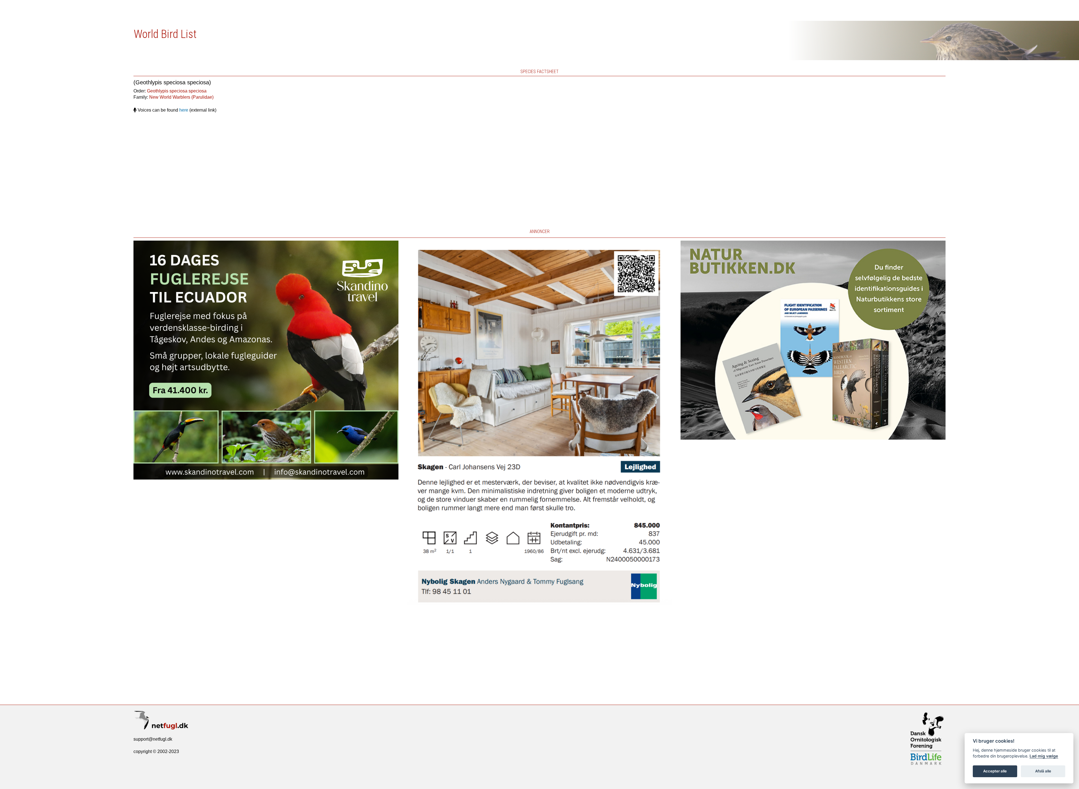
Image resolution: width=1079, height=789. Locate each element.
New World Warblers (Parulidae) (181, 97)
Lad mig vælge (1044, 756)
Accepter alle (995, 771)
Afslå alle (1043, 771)
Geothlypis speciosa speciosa (177, 91)
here (183, 110)
